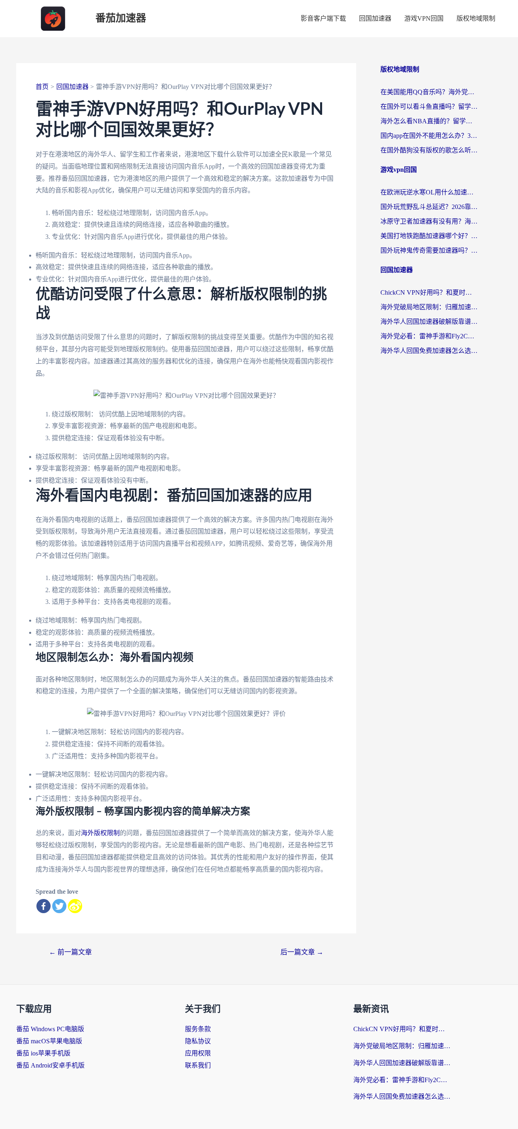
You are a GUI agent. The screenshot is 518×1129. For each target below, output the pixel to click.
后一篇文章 (301, 952)
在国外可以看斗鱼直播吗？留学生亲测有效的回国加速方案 (429, 106)
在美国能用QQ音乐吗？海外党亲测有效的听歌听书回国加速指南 (429, 92)
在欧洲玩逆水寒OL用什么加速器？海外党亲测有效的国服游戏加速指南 (429, 192)
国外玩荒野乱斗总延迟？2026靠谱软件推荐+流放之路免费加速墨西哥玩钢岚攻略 (429, 206)
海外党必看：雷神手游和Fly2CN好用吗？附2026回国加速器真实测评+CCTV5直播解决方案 (429, 336)
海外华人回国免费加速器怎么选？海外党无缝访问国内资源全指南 (429, 350)
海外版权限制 (100, 832)
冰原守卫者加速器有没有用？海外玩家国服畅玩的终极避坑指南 (429, 221)
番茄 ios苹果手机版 (43, 1053)
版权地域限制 (475, 18)
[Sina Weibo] (75, 906)
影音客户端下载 (323, 18)
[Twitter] (59, 906)
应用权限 (198, 1053)
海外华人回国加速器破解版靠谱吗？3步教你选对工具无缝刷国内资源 (429, 321)
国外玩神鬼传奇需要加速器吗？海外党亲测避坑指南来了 (429, 250)
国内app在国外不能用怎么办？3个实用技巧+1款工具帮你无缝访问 (429, 135)
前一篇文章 (70, 952)
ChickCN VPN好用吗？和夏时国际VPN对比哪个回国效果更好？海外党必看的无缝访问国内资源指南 (429, 292)
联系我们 (198, 1065)
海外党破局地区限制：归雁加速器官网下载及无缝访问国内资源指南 (429, 307)
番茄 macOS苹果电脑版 (49, 1041)
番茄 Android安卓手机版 (50, 1065)
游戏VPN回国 (424, 18)
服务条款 (198, 1029)
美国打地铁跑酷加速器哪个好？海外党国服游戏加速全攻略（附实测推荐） (429, 235)
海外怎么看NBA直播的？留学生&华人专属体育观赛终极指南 (429, 121)
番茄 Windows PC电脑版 (50, 1029)
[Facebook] (43, 906)
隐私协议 (198, 1041)
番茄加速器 (121, 18)
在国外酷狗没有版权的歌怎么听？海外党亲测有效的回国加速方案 (429, 150)
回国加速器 (375, 18)
